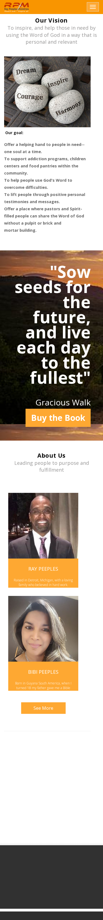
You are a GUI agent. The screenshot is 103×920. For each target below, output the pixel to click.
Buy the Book (58, 417)
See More (43, 708)
